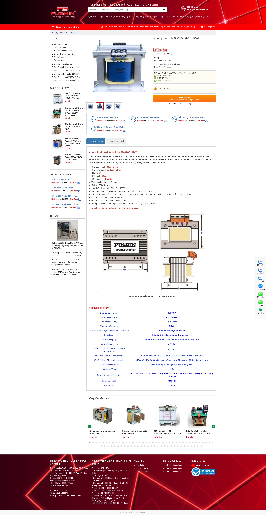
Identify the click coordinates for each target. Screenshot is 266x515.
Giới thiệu (140, 465)
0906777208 (62, 207)
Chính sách (139, 27)
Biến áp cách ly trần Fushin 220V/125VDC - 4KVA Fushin (73, 157)
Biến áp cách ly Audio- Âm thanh (67, 67)
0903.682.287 (62, 191)
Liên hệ (130, 27)
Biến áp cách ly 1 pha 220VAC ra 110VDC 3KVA (74, 126)
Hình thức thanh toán (173, 465)
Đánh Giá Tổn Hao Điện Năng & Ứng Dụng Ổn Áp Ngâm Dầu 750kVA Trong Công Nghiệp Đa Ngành (66, 262)
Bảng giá (122, 27)
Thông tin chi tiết (96, 141)
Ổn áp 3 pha (59, 61)
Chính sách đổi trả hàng (145, 471)
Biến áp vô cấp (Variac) (63, 64)
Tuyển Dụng (189, 27)
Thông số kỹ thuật (116, 141)
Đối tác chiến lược (143, 468)
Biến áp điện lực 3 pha (63, 51)
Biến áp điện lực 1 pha (63, 47)
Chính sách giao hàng (173, 471)
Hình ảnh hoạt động (154, 27)
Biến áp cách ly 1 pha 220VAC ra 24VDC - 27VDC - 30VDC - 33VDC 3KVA (199, 433)
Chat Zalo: (118, 121)
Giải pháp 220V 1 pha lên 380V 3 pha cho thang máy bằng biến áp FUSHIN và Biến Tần (67, 245)
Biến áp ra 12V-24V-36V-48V (65, 80)
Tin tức (167, 27)
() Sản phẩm (209, 27)
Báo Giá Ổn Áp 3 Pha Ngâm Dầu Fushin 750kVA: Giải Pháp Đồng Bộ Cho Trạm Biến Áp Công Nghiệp (65, 271)
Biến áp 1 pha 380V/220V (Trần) (67, 71)
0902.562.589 (62, 199)
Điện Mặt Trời (177, 27)
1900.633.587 (184, 104)
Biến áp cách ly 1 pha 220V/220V (67, 74)
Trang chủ (58, 32)
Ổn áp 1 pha (59, 57)
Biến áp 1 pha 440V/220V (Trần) (67, 77)
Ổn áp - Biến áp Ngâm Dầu (64, 54)
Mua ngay (184, 98)
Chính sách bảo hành (173, 468)
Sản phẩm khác (70, 32)
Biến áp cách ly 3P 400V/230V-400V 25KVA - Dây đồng (72, 95)
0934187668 (62, 182)
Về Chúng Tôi (111, 27)
